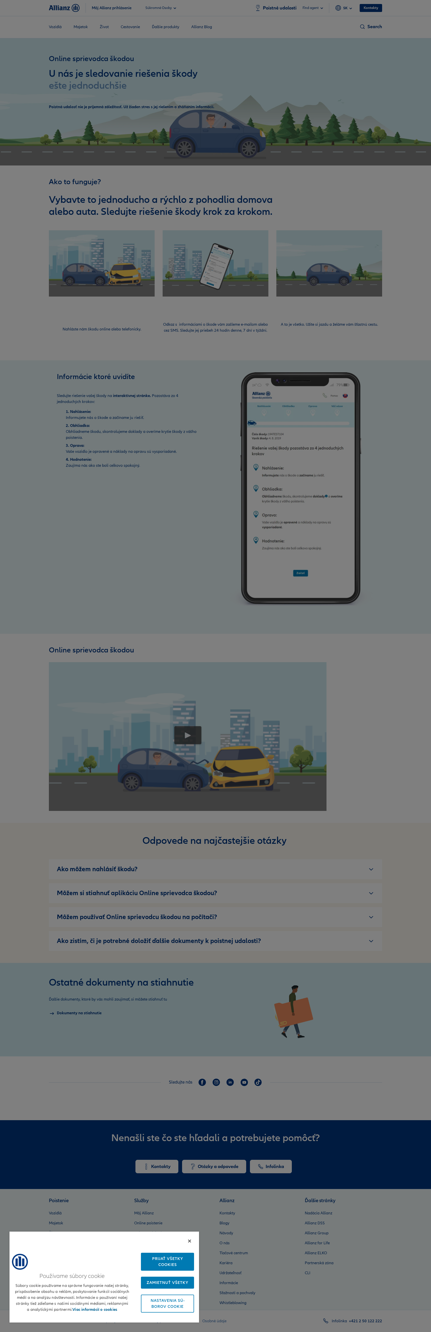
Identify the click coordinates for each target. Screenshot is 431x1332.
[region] (104, 1277)
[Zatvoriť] (189, 1241)
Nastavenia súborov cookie (168, 1303)
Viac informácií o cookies (94, 1309)
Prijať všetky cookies (167, 1261)
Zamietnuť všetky (167, 1282)
